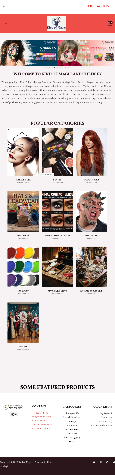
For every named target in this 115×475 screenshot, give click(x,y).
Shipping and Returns (101, 425)
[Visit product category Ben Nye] (57, 152)
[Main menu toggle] (6, 24)
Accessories (72, 429)
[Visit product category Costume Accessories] (91, 267)
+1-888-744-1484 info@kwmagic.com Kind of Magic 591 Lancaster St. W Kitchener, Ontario (42, 420)
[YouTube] (94, 462)
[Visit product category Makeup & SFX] (23, 152)
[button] (4, 7)
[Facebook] (107, 462)
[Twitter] (114, 462)
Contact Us (106, 417)
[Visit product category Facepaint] (23, 267)
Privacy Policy (105, 421)
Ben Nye (72, 421)
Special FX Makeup (72, 417)
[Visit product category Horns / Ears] (91, 211)
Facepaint (72, 425)
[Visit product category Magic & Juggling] (57, 267)
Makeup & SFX (72, 413)
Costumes (72, 433)
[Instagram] (101, 462)
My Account (106, 413)
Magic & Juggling (72, 437)
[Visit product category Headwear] (23, 211)
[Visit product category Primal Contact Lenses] (57, 211)
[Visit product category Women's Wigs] (91, 152)
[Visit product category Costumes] (23, 322)
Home (72, 441)
